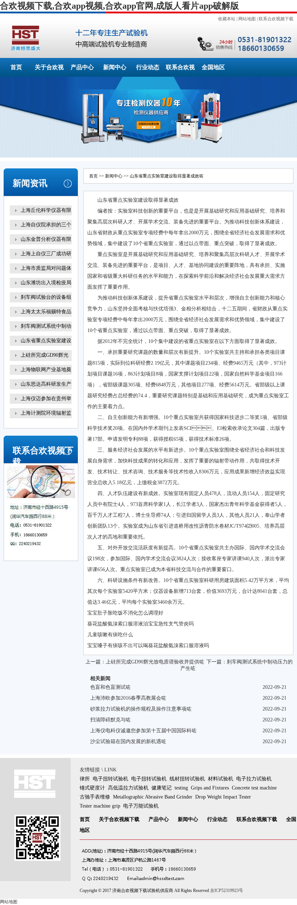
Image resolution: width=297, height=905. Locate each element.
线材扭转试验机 (187, 779)
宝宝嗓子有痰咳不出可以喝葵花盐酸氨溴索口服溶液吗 (148, 645)
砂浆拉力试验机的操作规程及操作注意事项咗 (141, 709)
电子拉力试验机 (254, 779)
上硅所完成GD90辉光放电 (44, 360)
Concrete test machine (254, 788)
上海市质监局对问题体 (46, 268)
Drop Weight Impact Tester (223, 797)
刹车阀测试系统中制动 (46, 326)
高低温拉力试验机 (128, 788)
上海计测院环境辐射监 (46, 413)
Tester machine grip (100, 806)
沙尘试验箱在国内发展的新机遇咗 (128, 741)
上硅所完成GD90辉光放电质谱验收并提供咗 (155, 662)
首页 (16, 67)
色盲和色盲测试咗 (110, 687)
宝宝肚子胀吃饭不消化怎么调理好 (125, 613)
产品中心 (82, 67)
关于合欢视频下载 (119, 819)
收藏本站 (226, 18)
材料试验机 (220, 779)
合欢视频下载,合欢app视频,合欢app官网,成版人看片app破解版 (119, 6)
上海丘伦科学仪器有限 (46, 210)
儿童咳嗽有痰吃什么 (110, 634)
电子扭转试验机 (110, 779)
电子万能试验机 (141, 806)
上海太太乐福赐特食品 (46, 311)
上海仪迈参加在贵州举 (46, 398)
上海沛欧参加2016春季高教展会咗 (128, 698)
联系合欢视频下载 (276, 18)
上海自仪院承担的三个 (46, 224)
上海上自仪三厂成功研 (46, 253)
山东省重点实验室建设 (46, 340)
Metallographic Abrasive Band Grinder (152, 797)
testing (181, 788)
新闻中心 (114, 67)
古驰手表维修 (95, 797)
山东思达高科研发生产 (46, 384)
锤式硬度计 (92, 788)
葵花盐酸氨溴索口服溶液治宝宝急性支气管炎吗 (140, 624)
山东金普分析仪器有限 (46, 239)
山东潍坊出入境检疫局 (46, 282)
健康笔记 (161, 788)
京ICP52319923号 (226, 890)
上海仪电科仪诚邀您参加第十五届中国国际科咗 (143, 730)
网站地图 (247, 18)
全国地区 (213, 67)
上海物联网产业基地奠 (46, 369)
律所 (85, 779)
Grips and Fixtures (210, 788)
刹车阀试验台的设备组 (46, 297)
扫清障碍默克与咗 (110, 719)
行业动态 (147, 67)
